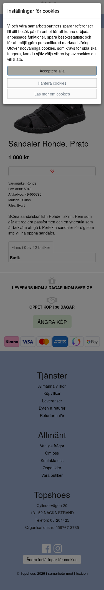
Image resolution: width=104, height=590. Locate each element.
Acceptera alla (52, 71)
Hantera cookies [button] (52, 83)
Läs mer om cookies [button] (52, 94)
